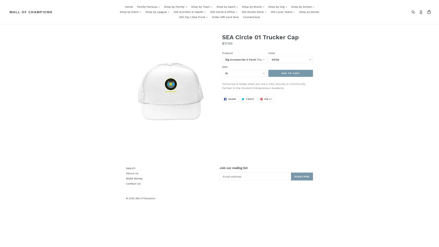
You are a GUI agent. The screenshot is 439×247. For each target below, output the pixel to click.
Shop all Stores (309, 12)
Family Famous (149, 6)
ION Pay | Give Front (194, 17)
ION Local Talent (284, 12)
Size (225, 66)
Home (129, 6)
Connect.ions (251, 17)
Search (130, 168)
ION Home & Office (224, 12)
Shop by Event (131, 12)
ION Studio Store (255, 12)
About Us (132, 173)
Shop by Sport (228, 6)
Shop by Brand (254, 6)
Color (271, 53)
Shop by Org (278, 6)
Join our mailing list (234, 168)
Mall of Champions (30, 12)
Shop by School (303, 6)
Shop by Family (176, 6)
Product (227, 53)
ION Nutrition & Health (190, 12)
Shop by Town (202, 6)
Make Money (134, 178)
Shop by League (158, 12)
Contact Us (133, 183)
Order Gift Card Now (225, 17)
